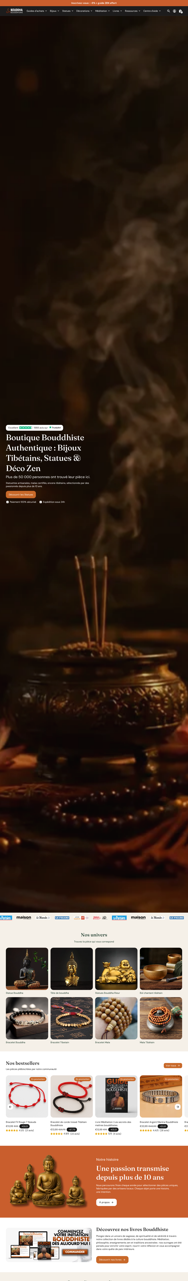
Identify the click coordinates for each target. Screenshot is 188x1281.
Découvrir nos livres (112, 1259)
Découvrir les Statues (21, 494)
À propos (106, 1202)
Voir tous (173, 1065)
